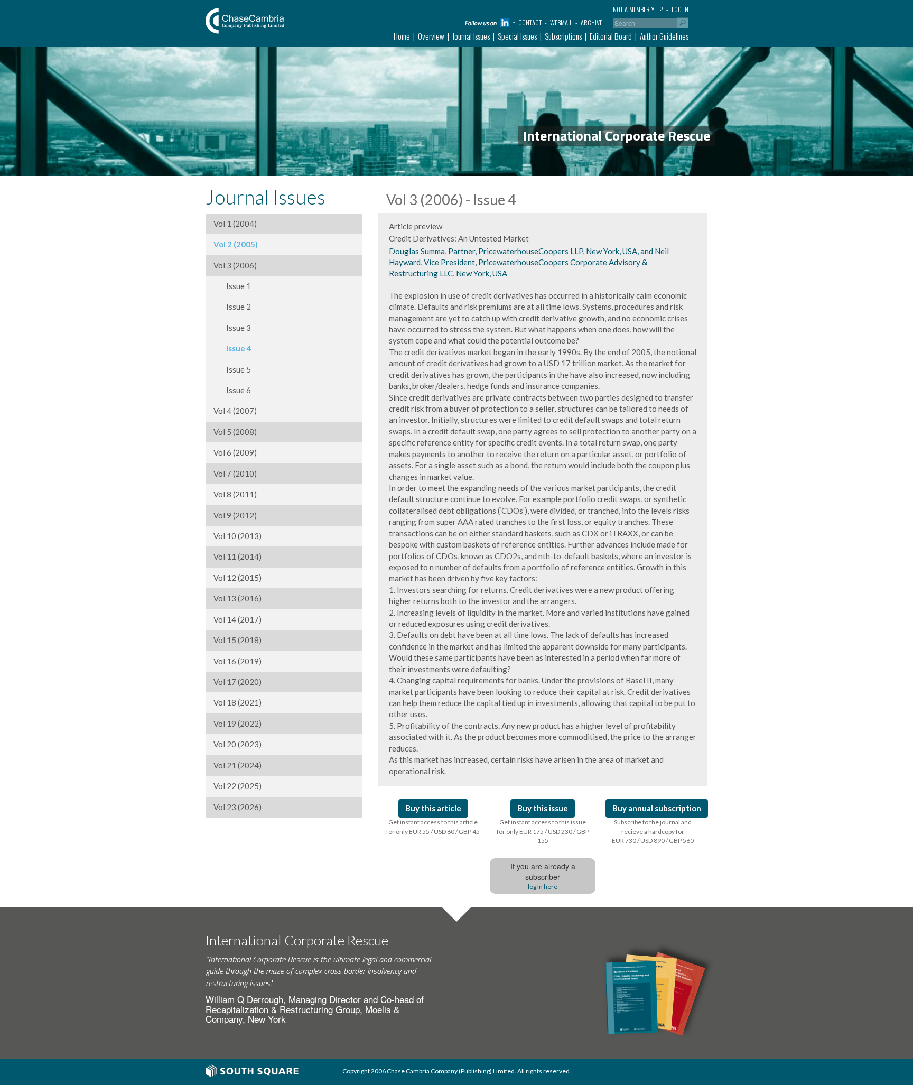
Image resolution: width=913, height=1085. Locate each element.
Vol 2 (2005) (235, 244)
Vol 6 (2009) (235, 452)
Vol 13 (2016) (237, 598)
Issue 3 (232, 327)
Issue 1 (232, 286)
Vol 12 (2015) (237, 577)
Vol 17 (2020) (237, 682)
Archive (591, 22)
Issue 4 (232, 348)
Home (402, 36)
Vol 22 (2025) (237, 786)
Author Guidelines (664, 36)
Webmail (561, 22)
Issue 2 (232, 306)
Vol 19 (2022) (237, 723)
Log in (680, 9)
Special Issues (517, 36)
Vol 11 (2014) (237, 556)
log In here (542, 887)
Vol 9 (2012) (235, 515)
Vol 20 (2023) (237, 744)
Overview (431, 36)
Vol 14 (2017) (237, 619)
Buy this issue (542, 808)
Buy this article (433, 808)
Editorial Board (611, 36)
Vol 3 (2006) (235, 265)
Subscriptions (563, 36)
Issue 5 (232, 369)
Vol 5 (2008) (235, 432)
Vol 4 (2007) (235, 410)
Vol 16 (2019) (237, 661)
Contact (530, 22)
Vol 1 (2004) (235, 223)
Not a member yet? (638, 9)
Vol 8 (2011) (235, 494)
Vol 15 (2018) (237, 640)
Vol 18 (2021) (237, 702)
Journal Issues (471, 36)
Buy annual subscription (656, 808)
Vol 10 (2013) (237, 536)
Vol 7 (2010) (235, 473)
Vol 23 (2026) (237, 807)
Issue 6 (232, 390)
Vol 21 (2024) (237, 765)
